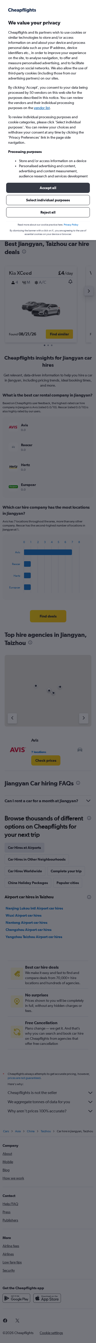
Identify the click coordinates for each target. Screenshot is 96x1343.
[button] (48, 188)
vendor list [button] (42, 108)
